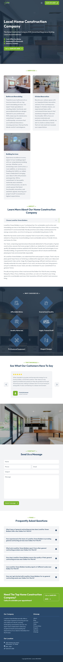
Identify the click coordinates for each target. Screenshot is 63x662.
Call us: (12, 49)
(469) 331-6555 (51, 3)
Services (35, 630)
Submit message (10, 503)
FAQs (34, 624)
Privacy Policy (37, 626)
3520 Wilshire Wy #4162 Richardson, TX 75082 (12, 643)
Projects (35, 628)
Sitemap (35, 632)
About (35, 618)
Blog (34, 620)
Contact (35, 622)
